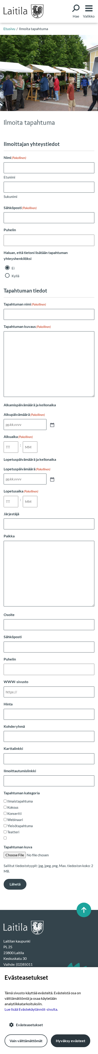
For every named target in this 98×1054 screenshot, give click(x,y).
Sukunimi (10, 196)
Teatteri (13, 832)
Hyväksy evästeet (70, 1040)
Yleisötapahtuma (20, 826)
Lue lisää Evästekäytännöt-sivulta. (31, 1009)
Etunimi (9, 177)
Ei (13, 268)
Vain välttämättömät (26, 1040)
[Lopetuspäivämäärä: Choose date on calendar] (51, 479)
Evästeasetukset (29, 1025)
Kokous (12, 807)
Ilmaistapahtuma (20, 801)
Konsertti (14, 813)
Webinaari (15, 820)
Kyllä (15, 276)
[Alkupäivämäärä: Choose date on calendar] (51, 424)
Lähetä (15, 884)
